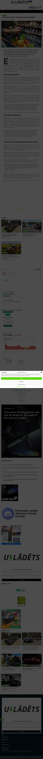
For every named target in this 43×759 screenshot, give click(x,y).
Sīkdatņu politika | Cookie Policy (21, 386)
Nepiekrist (21, 381)
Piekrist (21, 378)
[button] (41, 372)
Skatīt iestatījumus (21, 384)
